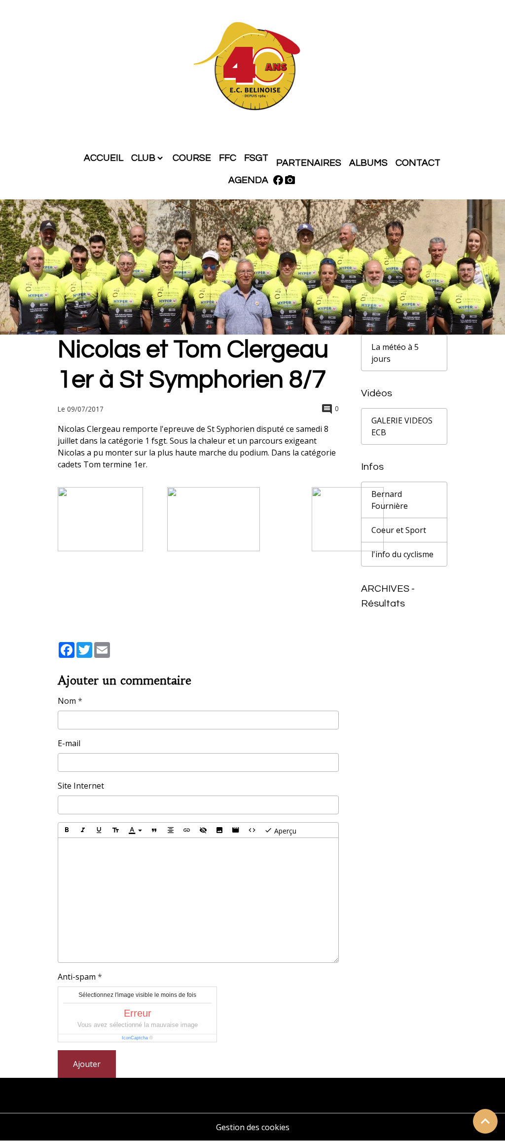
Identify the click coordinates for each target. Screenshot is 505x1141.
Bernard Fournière (389, 500)
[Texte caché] (203, 830)
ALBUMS (368, 163)
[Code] (252, 830)
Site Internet (81, 785)
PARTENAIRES (308, 163)
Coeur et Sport (398, 530)
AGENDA (248, 180)
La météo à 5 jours (395, 353)
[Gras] (66, 830)
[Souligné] (99, 830)
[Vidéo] (235, 830)
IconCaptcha (135, 1037)
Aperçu (284, 831)
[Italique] (82, 830)
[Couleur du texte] (135, 830)
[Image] (219, 830)
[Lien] (187, 830)
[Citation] (154, 830)
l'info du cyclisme (402, 554)
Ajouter (87, 1064)
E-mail (69, 743)
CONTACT (418, 163)
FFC (227, 158)
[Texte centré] (170, 830)
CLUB (143, 158)
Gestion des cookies (252, 1127)
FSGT (256, 158)
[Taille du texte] (115, 830)
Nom (67, 700)
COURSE (192, 158)
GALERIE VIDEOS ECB (402, 426)
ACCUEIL (103, 158)
